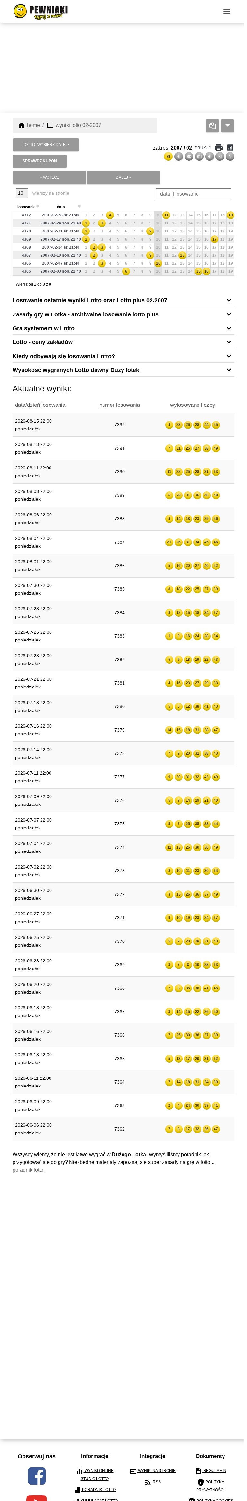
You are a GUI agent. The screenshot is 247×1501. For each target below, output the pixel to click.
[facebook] (36, 1475)
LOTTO (44, 144)
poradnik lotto (28, 1169)
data (61, 207)
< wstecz (49, 177)
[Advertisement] (123, 67)
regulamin (210, 1471)
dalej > (123, 177)
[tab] (123, 299)
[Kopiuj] (212, 125)
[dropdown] (227, 125)
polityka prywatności (210, 1485)
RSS (152, 1482)
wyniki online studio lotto (95, 1474)
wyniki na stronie (152, 1471)
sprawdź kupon (40, 161)
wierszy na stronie (50, 192)
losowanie (26, 207)
